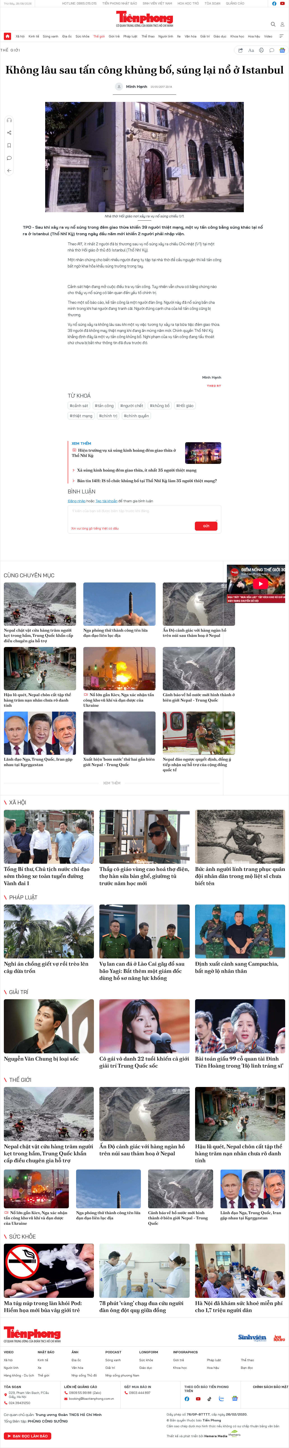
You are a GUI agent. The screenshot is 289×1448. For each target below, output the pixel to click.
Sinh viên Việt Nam (157, 3)
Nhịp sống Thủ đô (84, 1375)
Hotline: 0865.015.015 (79, 3)
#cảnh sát (79, 405)
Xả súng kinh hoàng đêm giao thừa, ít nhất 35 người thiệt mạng (136, 470)
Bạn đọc (247, 1368)
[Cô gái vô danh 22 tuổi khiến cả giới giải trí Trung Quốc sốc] (144, 1026)
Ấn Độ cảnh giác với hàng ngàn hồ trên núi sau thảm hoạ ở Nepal (194, 633)
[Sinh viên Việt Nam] (252, 1339)
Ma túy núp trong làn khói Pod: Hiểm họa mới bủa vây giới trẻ (43, 1307)
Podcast (113, 1352)
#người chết (131, 405)
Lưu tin (9, 145)
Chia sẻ (9, 132)
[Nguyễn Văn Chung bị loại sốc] (49, 1026)
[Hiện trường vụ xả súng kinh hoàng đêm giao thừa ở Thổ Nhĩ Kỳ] (203, 453)
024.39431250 (19, 1403)
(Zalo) (97, 1393)
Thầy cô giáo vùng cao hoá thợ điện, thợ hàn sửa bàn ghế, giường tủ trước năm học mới (144, 876)
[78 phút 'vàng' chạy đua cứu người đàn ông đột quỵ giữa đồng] (144, 1271)
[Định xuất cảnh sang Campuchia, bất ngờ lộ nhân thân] (240, 932)
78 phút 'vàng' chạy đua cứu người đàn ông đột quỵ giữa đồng (141, 1307)
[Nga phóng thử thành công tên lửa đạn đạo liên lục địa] (119, 604)
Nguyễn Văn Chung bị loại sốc (41, 1058)
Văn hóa (190, 36)
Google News (282, 50)
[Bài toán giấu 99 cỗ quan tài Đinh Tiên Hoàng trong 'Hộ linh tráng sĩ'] (240, 1026)
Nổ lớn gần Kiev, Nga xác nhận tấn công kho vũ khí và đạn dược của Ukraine (118, 700)
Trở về (9, 170)
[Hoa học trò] (279, 1339)
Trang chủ (7, 36)
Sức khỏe (82, 36)
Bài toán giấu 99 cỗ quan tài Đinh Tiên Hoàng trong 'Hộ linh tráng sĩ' (239, 1062)
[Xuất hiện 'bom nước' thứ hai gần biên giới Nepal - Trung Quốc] (119, 733)
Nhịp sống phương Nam (122, 1375)
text (251, 50)
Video (268, 36)
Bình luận (9, 158)
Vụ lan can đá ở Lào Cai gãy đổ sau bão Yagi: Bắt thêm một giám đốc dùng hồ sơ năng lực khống (141, 970)
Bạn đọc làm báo (30, 1436)
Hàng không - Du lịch (19, 1375)
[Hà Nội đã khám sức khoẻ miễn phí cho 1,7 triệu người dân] (240, 1271)
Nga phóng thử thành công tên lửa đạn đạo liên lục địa (115, 633)
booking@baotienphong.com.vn (91, 1399)
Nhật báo (46, 1352)
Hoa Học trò (188, 3)
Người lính (165, 36)
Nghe (9, 120)
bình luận (271, 50)
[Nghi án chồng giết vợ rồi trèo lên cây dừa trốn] (49, 932)
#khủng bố (160, 405)
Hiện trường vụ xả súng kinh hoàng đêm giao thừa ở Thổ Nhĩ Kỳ (124, 453)
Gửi (206, 526)
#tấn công (104, 405)
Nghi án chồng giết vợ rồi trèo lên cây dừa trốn (46, 967)
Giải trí (205, 36)
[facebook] (274, 3)
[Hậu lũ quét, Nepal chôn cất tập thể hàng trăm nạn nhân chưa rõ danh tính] (40, 668)
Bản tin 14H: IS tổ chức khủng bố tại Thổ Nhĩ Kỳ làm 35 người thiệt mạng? (147, 480)
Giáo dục (220, 36)
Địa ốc (67, 36)
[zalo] (224, 1399)
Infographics (185, 1352)
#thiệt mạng (81, 415)
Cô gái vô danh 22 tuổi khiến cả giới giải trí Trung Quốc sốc (144, 1062)
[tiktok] (212, 1399)
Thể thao (148, 36)
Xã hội (20, 36)
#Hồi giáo (184, 405)
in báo (261, 50)
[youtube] (282, 3)
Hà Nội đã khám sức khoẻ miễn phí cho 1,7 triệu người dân (239, 1307)
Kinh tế (34, 36)
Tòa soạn (212, 3)
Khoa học (237, 36)
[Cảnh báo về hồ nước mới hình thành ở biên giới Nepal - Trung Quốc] (199, 668)
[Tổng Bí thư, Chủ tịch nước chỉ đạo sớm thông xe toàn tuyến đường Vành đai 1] (49, 837)
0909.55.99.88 (80, 1393)
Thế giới (99, 36)
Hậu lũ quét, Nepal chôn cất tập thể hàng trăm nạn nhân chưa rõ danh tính (37, 700)
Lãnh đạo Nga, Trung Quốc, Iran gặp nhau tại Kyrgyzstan (38, 762)
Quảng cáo (235, 3)
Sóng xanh (50, 36)
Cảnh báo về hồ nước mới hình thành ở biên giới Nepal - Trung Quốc (199, 697)
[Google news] (237, 1399)
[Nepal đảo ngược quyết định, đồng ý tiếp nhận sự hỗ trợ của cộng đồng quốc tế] (199, 733)
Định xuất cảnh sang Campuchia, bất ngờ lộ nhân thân (236, 967)
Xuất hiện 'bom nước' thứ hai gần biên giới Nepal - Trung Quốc (119, 762)
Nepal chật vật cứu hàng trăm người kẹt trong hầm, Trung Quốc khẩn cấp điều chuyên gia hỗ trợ (38, 635)
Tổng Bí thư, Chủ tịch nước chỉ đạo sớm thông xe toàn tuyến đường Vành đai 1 (47, 876)
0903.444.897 (139, 1393)
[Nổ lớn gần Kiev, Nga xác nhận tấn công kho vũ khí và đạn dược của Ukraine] (119, 668)
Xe (179, 36)
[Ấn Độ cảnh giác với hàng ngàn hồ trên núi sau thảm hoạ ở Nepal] (199, 604)
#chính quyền (136, 415)
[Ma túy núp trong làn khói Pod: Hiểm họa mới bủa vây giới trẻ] (49, 1271)
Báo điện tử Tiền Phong (144, 19)
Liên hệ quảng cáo (80, 1387)
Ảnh (75, 1352)
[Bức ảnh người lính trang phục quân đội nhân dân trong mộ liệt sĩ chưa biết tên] (240, 837)
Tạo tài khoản (106, 501)
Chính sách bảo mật (271, 1387)
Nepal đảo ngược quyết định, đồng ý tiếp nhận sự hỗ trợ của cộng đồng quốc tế (197, 764)
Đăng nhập (77, 501)
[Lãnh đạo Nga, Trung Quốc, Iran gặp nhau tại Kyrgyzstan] (40, 733)
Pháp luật (131, 36)
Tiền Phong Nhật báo (119, 3)
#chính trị (108, 415)
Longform (148, 1352)
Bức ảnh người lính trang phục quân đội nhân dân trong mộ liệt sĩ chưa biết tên (240, 876)
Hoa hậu (254, 36)
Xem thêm (281, 36)
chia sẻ (240, 50)
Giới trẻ (114, 36)
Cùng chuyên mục (29, 575)
